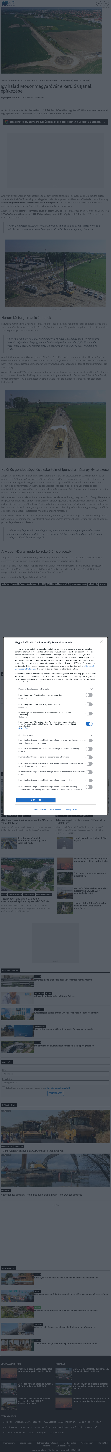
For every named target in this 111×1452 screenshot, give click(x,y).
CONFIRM (36, 800)
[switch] (89, 695)
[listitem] (55, 689)
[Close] (102, 642)
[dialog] (55, 726)
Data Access (55, 810)
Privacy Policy (71, 810)
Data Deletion (40, 810)
